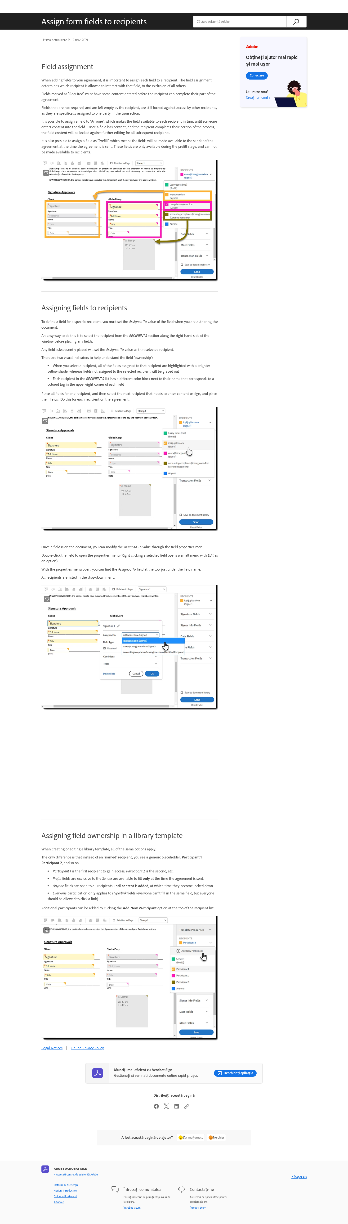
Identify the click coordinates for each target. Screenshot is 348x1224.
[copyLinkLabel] (187, 1108)
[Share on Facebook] (156, 1108)
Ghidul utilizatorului (65, 1196)
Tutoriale (59, 1202)
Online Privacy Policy (87, 1048)
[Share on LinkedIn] (176, 1108)
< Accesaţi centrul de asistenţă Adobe (76, 1174)
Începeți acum (198, 1207)
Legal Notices (51, 1048)
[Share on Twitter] (166, 1108)
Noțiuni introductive (65, 1190)
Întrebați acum (132, 1207)
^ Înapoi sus (299, 1177)
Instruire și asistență (66, 1185)
